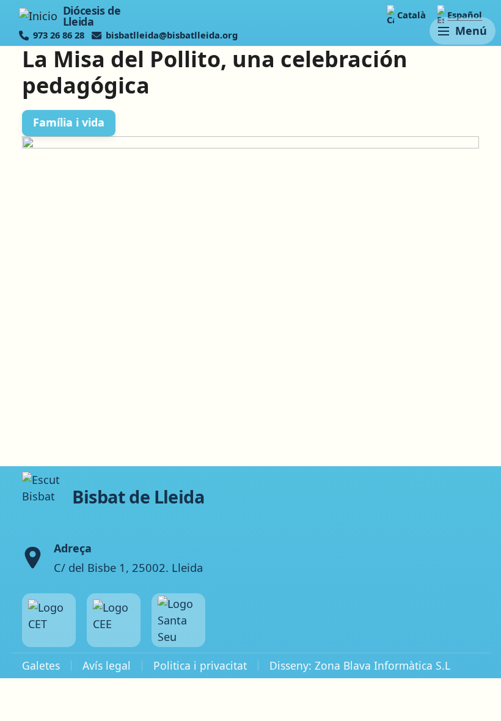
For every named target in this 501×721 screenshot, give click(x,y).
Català (411, 15)
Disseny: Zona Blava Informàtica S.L (359, 665)
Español (464, 15)
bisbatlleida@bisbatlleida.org (172, 35)
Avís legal (106, 665)
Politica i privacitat (200, 665)
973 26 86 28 (58, 35)
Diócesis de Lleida (92, 16)
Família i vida (68, 122)
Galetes (41, 665)
